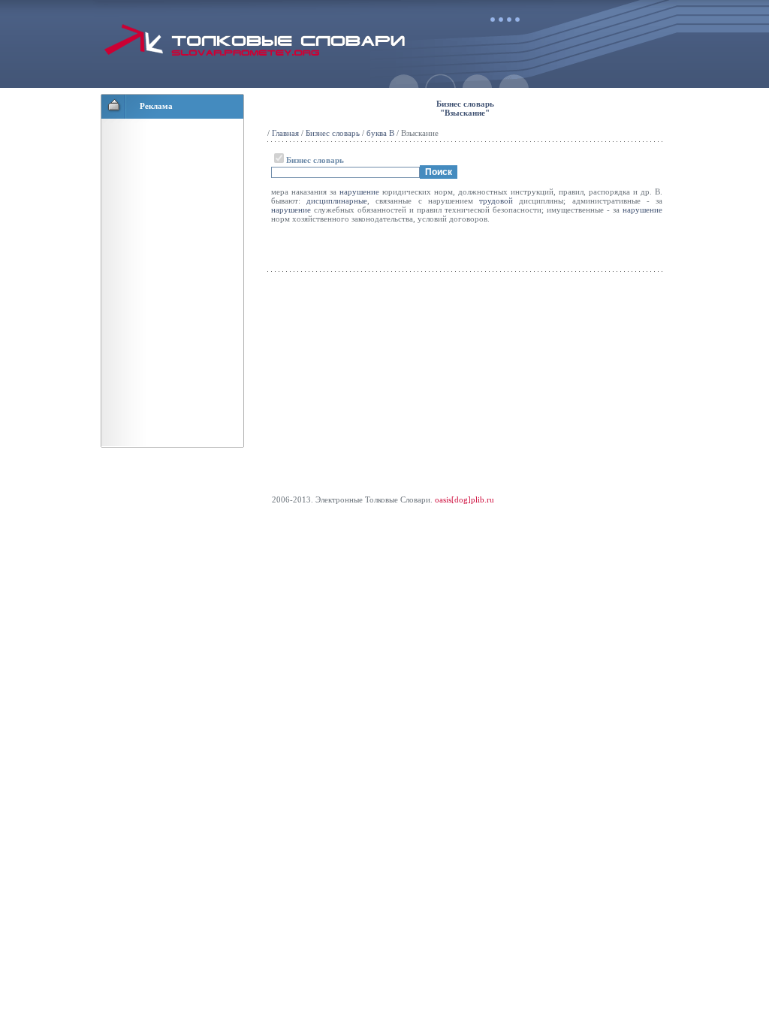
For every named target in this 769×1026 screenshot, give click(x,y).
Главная (285, 132)
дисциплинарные (336, 200)
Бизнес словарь (333, 132)
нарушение (359, 191)
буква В (380, 132)
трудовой (496, 200)
